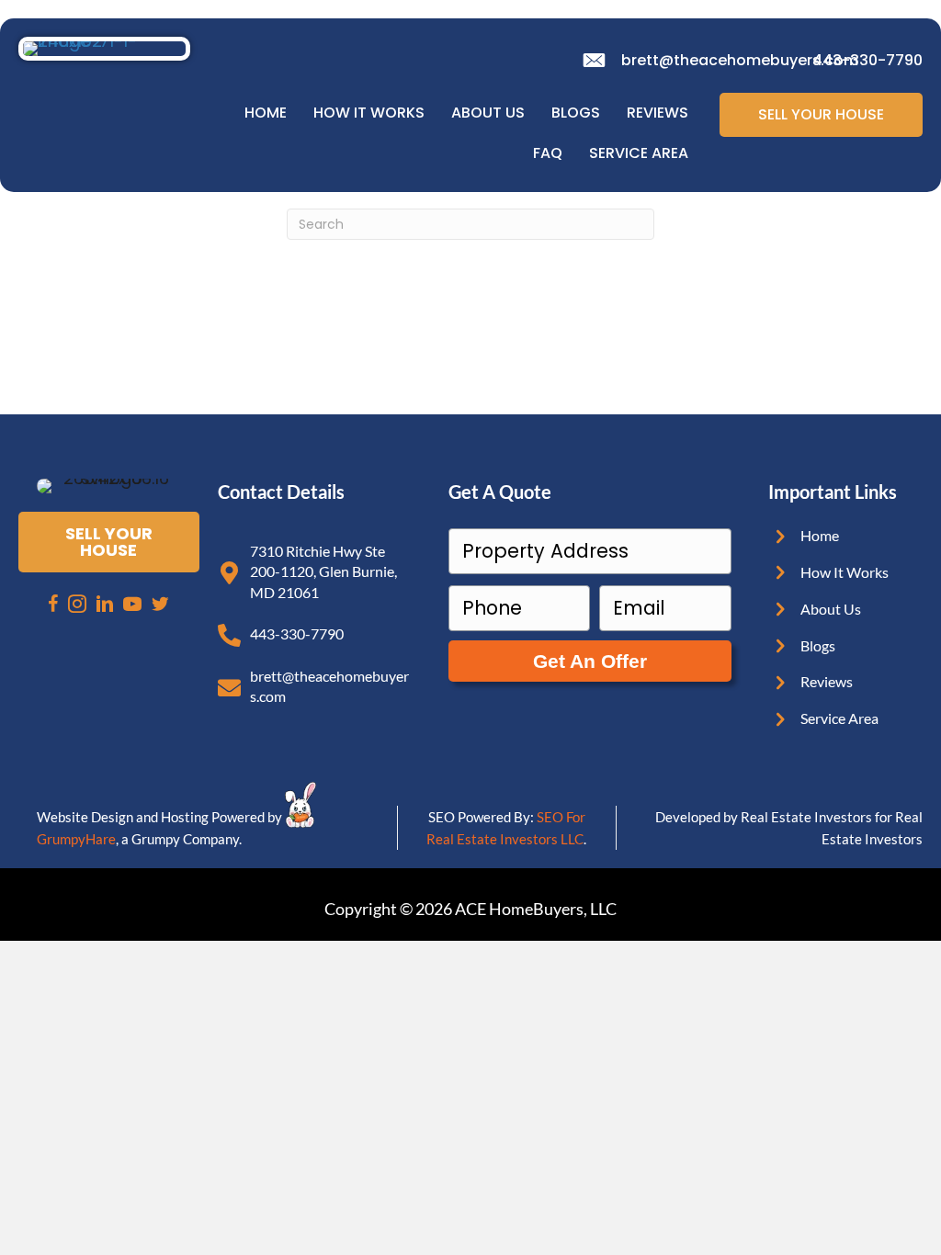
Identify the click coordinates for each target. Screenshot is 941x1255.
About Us (488, 112)
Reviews (657, 112)
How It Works (369, 112)
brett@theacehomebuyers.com (739, 60)
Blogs (575, 112)
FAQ (547, 153)
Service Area (638, 153)
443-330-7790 (867, 60)
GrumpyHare (76, 839)
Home (265, 112)
